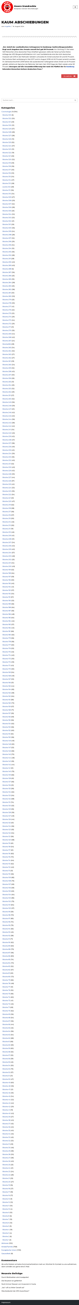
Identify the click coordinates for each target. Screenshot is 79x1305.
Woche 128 (6, 812)
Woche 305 (6, 211)
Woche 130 (6, 806)
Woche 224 (6, 488)
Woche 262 (6, 358)
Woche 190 (6, 600)
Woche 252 (6, 392)
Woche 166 (6, 683)
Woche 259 (6, 368)
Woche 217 (6, 512)
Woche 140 (6, 771)
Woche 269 (6, 334)
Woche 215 (6, 518)
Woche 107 (6, 884)
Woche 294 (6, 248)
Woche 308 (6, 200)
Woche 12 (6, 1202)
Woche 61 (6, 1041)
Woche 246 (6, 412)
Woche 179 (6, 638)
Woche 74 (6, 997)
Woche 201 (6, 563)
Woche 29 (6, 1151)
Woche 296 (6, 241)
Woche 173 (6, 659)
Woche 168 (6, 676)
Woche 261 (6, 361)
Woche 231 (6, 464)
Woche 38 (6, 1120)
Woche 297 (6, 238)
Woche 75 (6, 994)
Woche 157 (6, 713)
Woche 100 (6, 908)
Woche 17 (6, 1192)
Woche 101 (6, 905)
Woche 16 (6, 1195)
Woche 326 (6, 139)
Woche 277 (6, 306)
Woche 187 (6, 611)
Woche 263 (6, 354)
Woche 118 (6, 847)
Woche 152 (6, 730)
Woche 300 (6, 228)
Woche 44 (6, 1100)
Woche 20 (6, 1182)
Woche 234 (6, 453)
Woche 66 (6, 1024)
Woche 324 (6, 146)
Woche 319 (6, 163)
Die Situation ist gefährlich (11, 1281)
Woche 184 (6, 621)
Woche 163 (6, 693)
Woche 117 (6, 850)
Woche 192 (6, 594)
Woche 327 (6, 135)
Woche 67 (6, 1021)
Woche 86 (6, 956)
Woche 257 (6, 375)
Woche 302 (6, 221)
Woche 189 (6, 604)
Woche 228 (6, 474)
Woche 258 (6, 371)
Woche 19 (6, 1185)
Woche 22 (6, 1175)
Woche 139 (6, 775)
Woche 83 (6, 966)
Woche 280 (6, 296)
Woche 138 (6, 778)
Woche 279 (6, 300)
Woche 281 (6, 293)
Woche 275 (6, 313)
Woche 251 (6, 395)
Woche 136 (6, 785)
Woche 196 (6, 580)
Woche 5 (5, 1226)
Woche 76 (6, 990)
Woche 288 (6, 269)
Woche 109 (6, 877)
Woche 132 (6, 799)
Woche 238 (6, 440)
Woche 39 (6, 1117)
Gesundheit (5, 1253)
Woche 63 (6, 1035)
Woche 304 (6, 214)
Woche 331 (6, 122)
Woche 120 (6, 840)
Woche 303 (6, 218)
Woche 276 (6, 310)
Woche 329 (6, 129)
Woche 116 (6, 854)
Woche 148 (6, 744)
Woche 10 (6, 1209)
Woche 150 (6, 737)
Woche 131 (6, 802)
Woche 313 (6, 183)
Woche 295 (6, 245)
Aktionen (5, 1243)
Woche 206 (6, 546)
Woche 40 (6, 1113)
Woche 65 (6, 1028)
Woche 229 (6, 471)
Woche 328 (6, 132)
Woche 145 (6, 754)
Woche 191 (6, 597)
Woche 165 (6, 686)
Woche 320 (6, 159)
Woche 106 (6, 888)
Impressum (6, 1302)
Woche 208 (6, 539)
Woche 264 (6, 351)
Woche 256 (6, 378)
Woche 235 (6, 450)
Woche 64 (6, 1031)
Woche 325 (6, 142)
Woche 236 (6, 447)
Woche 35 (6, 1130)
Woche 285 (6, 279)
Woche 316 (6, 173)
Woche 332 (6, 118)
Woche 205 (6, 549)
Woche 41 (6, 1110)
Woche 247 (6, 409)
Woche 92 (6, 936)
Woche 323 (6, 149)
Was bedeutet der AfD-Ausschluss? (15, 1291)
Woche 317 (6, 170)
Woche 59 (6, 1048)
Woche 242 (6, 426)
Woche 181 (6, 631)
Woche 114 (6, 860)
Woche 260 (6, 365)
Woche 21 (6, 1178)
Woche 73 (6, 1000)
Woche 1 (5, 1240)
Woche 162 (6, 696)
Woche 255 (6, 382)
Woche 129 (6, 809)
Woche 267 (6, 341)
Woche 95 (6, 925)
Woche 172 (6, 662)
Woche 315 (6, 177)
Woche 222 (6, 494)
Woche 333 (6, 115)
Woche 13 (6, 1199)
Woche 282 (6, 289)
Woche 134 (6, 792)
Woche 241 (6, 430)
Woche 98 (6, 915)
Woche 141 (6, 768)
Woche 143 (6, 761)
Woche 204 (6, 553)
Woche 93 (6, 932)
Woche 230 (6, 467)
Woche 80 (6, 977)
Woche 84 (6, 963)
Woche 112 (6, 867)
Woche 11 (5, 1206)
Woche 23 (6, 1171)
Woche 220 (6, 501)
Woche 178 (6, 642)
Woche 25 (6, 1165)
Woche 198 (6, 573)
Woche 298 (6, 235)
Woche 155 (6, 720)
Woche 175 (6, 652)
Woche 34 (6, 1134)
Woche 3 (5, 1233)
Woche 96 (6, 922)
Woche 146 (6, 751)
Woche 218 (6, 508)
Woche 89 (6, 946)
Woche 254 (6, 385)
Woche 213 (6, 525)
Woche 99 (6, 912)
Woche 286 (6, 276)
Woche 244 (6, 419)
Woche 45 (6, 1096)
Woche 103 (6, 898)
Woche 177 (6, 645)
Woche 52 (6, 1072)
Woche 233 (6, 457)
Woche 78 (6, 983)
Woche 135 (6, 788)
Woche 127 (6, 816)
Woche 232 (6, 460)
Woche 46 (6, 1093)
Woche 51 (6, 1076)
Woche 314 (6, 180)
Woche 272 (6, 324)
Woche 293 (6, 252)
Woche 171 (6, 665)
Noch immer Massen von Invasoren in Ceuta (18, 1284)
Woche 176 (6, 648)
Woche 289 (6, 265)
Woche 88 (6, 949)
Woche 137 (6, 782)
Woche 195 (6, 583)
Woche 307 (6, 204)
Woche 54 (6, 1065)
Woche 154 (6, 724)
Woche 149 (6, 741)
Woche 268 (6, 337)
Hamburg (70, 67)
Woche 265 (6, 347)
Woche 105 (6, 891)
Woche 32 (6, 1141)
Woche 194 (6, 587)
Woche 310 (6, 194)
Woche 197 (6, 577)
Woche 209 (6, 535)
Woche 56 (6, 1059)
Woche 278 (6, 303)
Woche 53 (6, 1069)
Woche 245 (6, 416)
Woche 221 (6, 498)
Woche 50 (6, 1079)
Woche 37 (6, 1124)
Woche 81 (6, 973)
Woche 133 (6, 795)
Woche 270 (6, 330)
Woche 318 (6, 166)
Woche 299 (6, 231)
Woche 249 (6, 402)
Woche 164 (6, 689)
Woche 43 (6, 1103)
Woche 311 (6, 190)
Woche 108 (6, 881)
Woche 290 (6, 262)
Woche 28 (6, 1154)
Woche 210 (6, 532)
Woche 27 (6, 1158)
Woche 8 (5, 1216)
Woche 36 (6, 1127)
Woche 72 (6, 1004)
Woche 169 (6, 672)
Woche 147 (6, 747)
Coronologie (6, 112)
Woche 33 (6, 1137)
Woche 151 (6, 734)
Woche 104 (6, 895)
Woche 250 (6, 399)
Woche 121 (6, 836)
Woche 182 (6, 628)
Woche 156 (6, 717)
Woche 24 (6, 1168)
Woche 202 (6, 559)
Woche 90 (6, 942)
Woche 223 (6, 491)
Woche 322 (6, 153)
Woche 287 (6, 272)
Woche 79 (6, 980)
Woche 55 (6, 1062)
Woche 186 (6, 614)
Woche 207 (6, 542)
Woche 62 (6, 1038)
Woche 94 (6, 929)
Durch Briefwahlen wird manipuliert (15, 1277)
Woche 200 (6, 566)
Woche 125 (6, 823)
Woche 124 (6, 826)
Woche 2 (5, 1236)
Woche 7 (5, 1219)
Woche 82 (6, 970)
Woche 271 (6, 327)
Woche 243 (6, 423)
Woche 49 (6, 1082)
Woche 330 (6, 125)
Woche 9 (5, 1212)
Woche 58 (6, 1052)
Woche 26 (6, 1161)
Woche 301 (6, 224)
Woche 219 (6, 505)
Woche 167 (6, 679)
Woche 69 (6, 1014)
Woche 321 (6, 156)
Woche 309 (6, 197)
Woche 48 (6, 1086)
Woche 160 (6, 703)
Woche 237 (6, 443)
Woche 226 (6, 481)
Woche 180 (6, 635)
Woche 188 (6, 607)
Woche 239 (6, 436)
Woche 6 (5, 1223)
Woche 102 (6, 901)
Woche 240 (6, 433)
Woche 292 (6, 255)
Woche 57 (6, 1055)
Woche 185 (6, 618)
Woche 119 (6, 843)
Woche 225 (6, 484)
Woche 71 (6, 1007)
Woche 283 (6, 286)
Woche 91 (6, 939)
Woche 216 (6, 515)
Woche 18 (6, 1189)
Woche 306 (6, 207)
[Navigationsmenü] (75, 7)
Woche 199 (6, 570)
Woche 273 (6, 320)
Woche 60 (6, 1045)
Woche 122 (6, 833)
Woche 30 (6, 1148)
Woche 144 (6, 758)
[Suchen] (75, 100)
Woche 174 (6, 655)
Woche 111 (6, 871)
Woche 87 (6, 953)
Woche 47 (6, 1089)
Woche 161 (6, 700)
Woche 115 (6, 857)
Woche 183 (6, 624)
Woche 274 (6, 317)
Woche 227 (6, 477)
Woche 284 (6, 282)
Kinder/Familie (7, 1247)
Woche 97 (6, 918)
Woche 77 (6, 987)
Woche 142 (6, 765)
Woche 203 (6, 556)
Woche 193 (6, 590)
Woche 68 (6, 1018)
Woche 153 (6, 727)
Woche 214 (6, 522)
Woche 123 (6, 829)
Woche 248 (6, 406)
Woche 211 (6, 529)
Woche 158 (6, 710)
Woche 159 (6, 706)
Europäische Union (8, 1250)
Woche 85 (6, 959)
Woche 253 (6, 389)
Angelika (8, 26)
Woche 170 (6, 669)
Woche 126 (6, 819)
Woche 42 (6, 1107)
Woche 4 (5, 1230)
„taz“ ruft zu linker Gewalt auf (12, 1287)
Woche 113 (6, 864)
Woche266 (6, 344)
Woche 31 (6, 1144)
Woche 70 (6, 1011)
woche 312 (6, 187)
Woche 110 (6, 874)
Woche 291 (6, 259)
